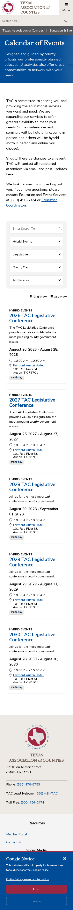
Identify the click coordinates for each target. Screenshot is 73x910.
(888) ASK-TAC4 (47, 793)
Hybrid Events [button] (22, 241)
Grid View (40, 297)
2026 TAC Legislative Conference (32, 318)
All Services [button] (21, 280)
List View (60, 297)
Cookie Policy (40, 870)
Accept (36, 889)
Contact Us (14, 842)
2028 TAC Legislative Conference (32, 487)
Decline (36, 901)
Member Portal (16, 834)
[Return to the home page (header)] (8, 7)
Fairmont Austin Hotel (28, 365)
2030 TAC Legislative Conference (32, 637)
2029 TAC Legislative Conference (32, 562)
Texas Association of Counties (23, 30)
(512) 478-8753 (28, 784)
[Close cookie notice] (65, 858)
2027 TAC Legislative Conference (32, 402)
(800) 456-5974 (32, 802)
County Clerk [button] (21, 267)
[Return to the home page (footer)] (36, 736)
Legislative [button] (20, 254)
